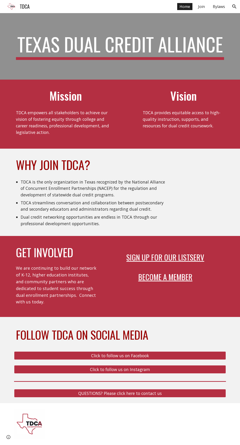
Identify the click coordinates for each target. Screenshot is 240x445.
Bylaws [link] (219, 6)
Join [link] (201, 6)
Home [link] (185, 6)
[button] (234, 6)
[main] (120, 46)
